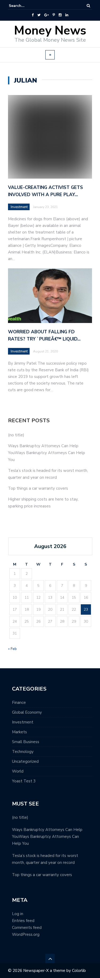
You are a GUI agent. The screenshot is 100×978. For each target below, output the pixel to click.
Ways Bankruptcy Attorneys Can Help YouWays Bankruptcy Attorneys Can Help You (46, 452)
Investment (19, 207)
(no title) (16, 435)
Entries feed (23, 920)
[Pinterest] (54, 15)
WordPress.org (25, 934)
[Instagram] (60, 15)
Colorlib (79, 970)
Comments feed (27, 927)
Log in (17, 913)
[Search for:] (25, 5)
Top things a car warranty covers (38, 488)
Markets (19, 732)
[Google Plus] (46, 15)
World (17, 771)
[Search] (88, 5)
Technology (23, 751)
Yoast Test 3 (24, 781)
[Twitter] (38, 15)
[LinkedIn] (66, 15)
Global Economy (27, 712)
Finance (19, 702)
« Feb (12, 648)
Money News (50, 31)
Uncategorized (25, 761)
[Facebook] (32, 15)
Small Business (25, 741)
